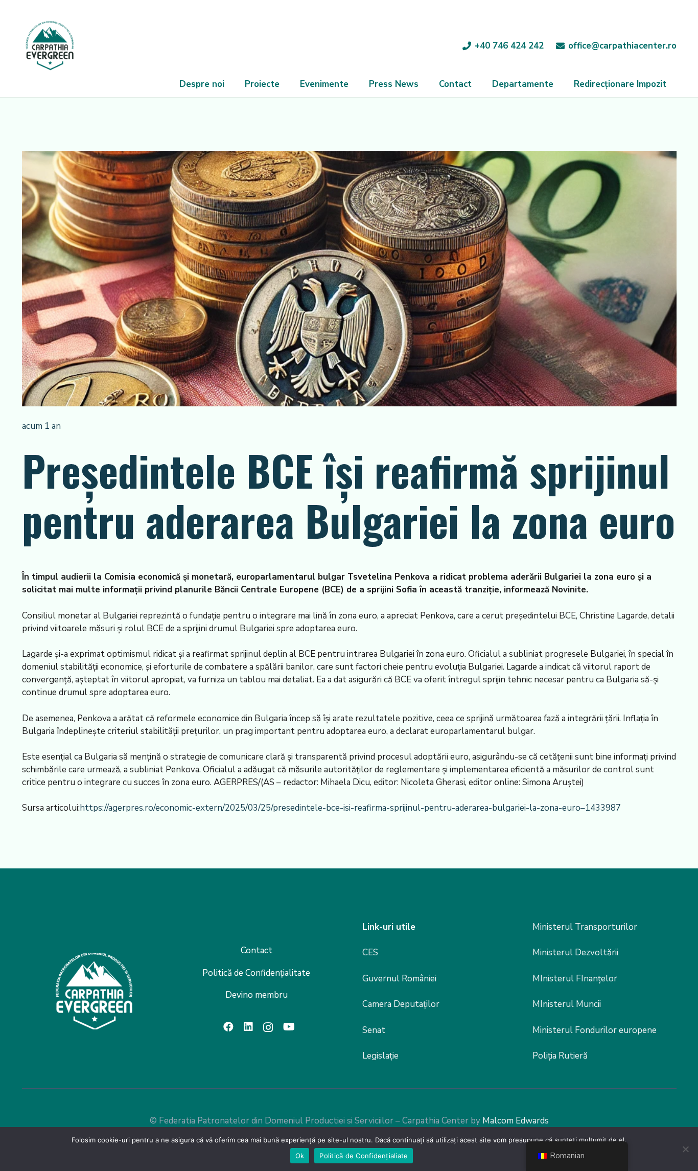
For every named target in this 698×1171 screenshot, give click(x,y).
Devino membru (256, 995)
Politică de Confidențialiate (363, 1156)
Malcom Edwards (515, 1121)
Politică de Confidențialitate (256, 973)
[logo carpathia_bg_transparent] (50, 46)
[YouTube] (289, 1027)
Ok (300, 1156)
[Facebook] (228, 1027)
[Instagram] (268, 1027)
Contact (256, 950)
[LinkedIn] (248, 1027)
